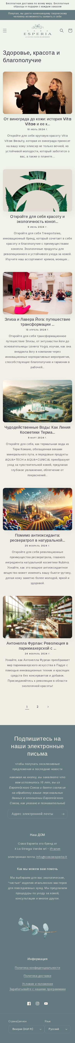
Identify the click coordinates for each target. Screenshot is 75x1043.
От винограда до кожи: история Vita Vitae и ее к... (37, 121)
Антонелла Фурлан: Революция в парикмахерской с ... (37, 646)
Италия (55, 849)
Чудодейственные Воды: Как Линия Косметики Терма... (37, 430)
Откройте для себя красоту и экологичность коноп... (37, 219)
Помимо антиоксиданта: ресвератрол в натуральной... (37, 538)
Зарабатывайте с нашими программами (37, 989)
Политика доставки (37, 976)
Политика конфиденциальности (37, 968)
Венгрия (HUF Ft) (22, 1029)
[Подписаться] (63, 814)
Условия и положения (37, 984)
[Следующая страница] (48, 707)
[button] (5, 30)
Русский (54, 1029)
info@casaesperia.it (51, 857)
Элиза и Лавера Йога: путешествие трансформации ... (37, 322)
